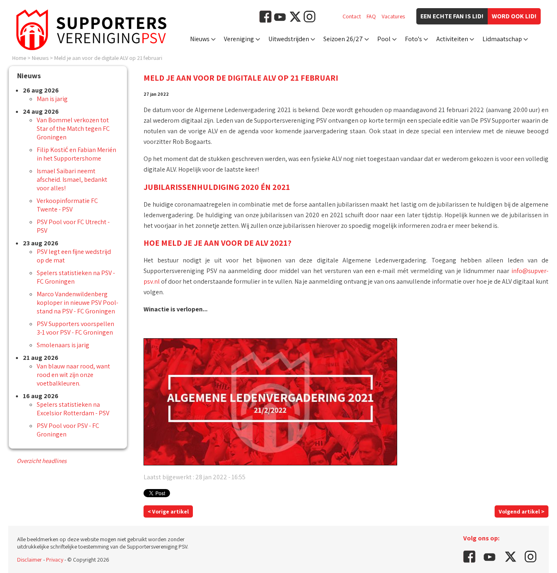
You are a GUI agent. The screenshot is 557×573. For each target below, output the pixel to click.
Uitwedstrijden (288, 39)
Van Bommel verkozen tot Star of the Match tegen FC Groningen (73, 128)
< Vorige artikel (168, 511)
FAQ (371, 16)
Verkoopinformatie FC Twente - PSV (67, 205)
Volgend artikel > (521, 511)
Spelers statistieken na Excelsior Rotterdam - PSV (73, 408)
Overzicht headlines (41, 461)
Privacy (54, 559)
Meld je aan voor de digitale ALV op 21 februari (108, 58)
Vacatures (393, 16)
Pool (384, 39)
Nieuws (200, 39)
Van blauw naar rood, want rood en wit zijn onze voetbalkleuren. (73, 375)
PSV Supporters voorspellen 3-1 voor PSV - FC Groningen (75, 328)
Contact (352, 16)
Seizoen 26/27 (343, 39)
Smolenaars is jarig (63, 345)
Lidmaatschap (502, 39)
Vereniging (239, 39)
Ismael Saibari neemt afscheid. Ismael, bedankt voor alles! (72, 179)
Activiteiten (452, 39)
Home (19, 58)
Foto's (413, 39)
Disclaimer (29, 559)
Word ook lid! (514, 16)
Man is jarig (52, 99)
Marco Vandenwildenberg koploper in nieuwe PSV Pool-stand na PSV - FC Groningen (77, 302)
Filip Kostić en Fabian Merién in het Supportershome (76, 154)
